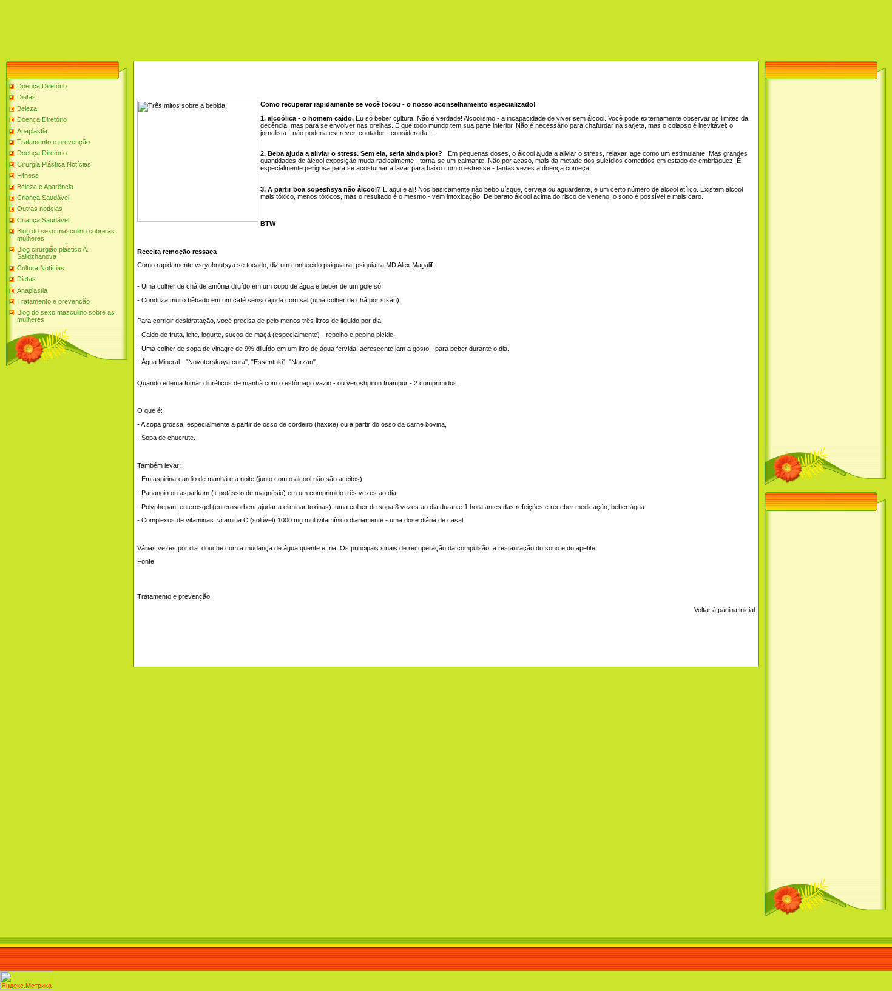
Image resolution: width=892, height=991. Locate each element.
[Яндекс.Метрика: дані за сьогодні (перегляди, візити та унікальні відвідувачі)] (26, 980)
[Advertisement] (221, 27)
